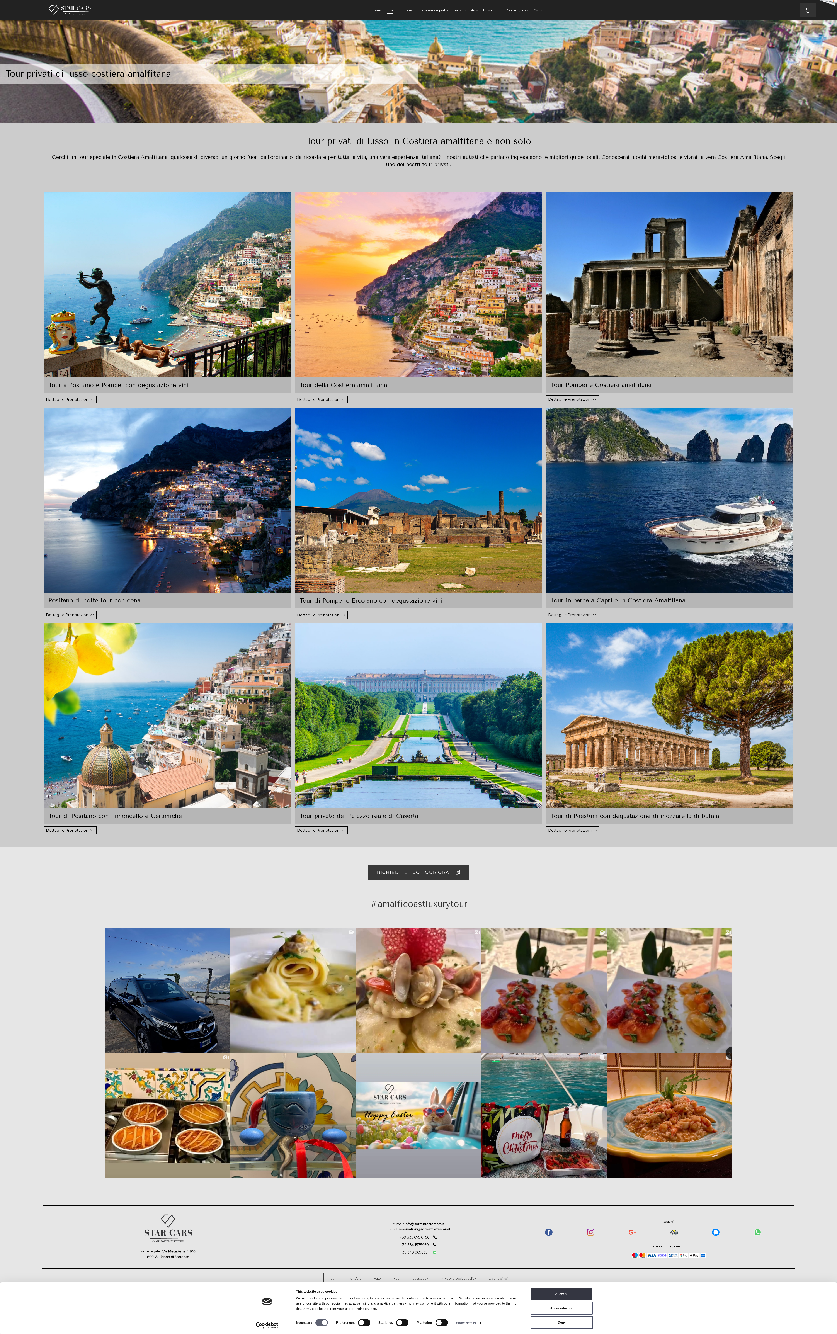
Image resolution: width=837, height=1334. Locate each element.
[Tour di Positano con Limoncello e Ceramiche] (167, 715)
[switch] (364, 1322)
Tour (390, 10)
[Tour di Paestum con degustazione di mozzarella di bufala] (669, 715)
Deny (562, 1322)
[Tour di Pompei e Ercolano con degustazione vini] (418, 500)
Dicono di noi (492, 10)
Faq (396, 1278)
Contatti (539, 10)
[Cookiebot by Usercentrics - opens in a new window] (267, 1325)
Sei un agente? (518, 10)
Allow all (561, 1294)
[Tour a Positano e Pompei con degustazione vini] (167, 284)
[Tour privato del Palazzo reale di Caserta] (418, 715)
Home (377, 10)
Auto (474, 10)
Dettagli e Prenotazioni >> (70, 399)
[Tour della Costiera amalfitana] (418, 285)
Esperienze (406, 10)
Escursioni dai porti (433, 10)
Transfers (460, 10)
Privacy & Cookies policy (458, 1278)
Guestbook (420, 1278)
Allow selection (561, 1308)
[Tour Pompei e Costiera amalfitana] (669, 284)
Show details (466, 1323)
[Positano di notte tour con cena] (167, 500)
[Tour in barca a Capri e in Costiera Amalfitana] (669, 500)
